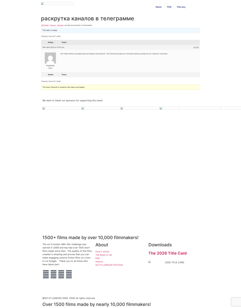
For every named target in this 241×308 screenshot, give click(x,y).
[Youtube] (68, 274)
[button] (197, 7)
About (159, 7)
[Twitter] (45, 274)
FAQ (169, 7)
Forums (53, 25)
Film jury (181, 7)
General (60, 25)
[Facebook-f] (53, 274)
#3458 (196, 47)
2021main (45, 25)
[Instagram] (61, 274)
